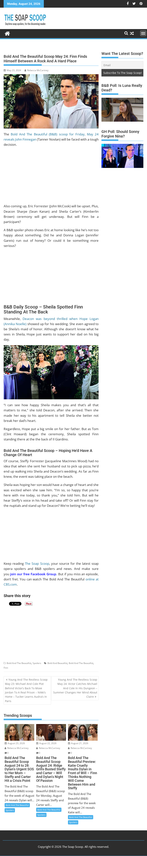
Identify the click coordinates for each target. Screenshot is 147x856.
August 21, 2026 (79, 743)
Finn (6, 667)
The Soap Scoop (37, 563)
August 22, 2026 (47, 743)
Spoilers (37, 663)
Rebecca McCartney (37, 70)
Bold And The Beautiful (19, 663)
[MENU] (143, 33)
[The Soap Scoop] (7, 33)
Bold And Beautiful (57, 663)
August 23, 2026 (16, 743)
